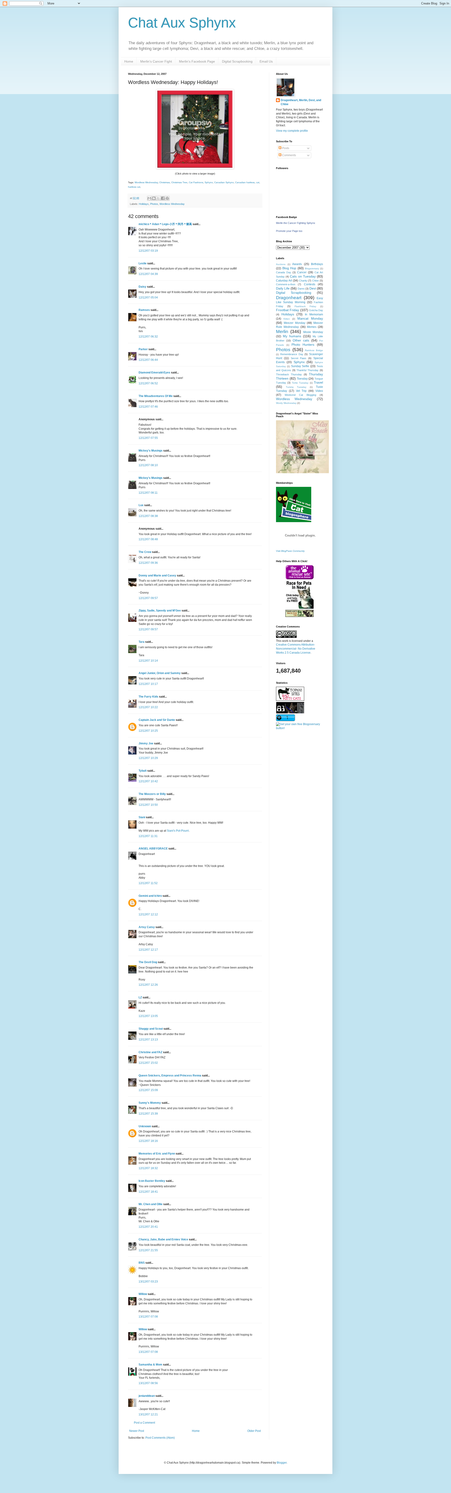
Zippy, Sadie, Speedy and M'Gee (160, 610)
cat (257, 182)
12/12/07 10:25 (148, 730)
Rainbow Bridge (314, 350)
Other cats (301, 340)
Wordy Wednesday (286, 403)
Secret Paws (299, 358)
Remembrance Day (291, 354)
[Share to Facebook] (162, 198)
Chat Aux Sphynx (182, 23)
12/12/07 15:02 (148, 1062)
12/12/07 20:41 (148, 1226)
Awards (297, 264)
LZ (140, 997)
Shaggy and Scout (151, 1028)
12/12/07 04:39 (148, 274)
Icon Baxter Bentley (152, 1181)
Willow (143, 1294)
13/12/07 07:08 (148, 1316)
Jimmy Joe (146, 743)
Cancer (302, 272)
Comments (288, 155)
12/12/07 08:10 (148, 465)
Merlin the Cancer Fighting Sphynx (295, 223)
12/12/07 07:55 (148, 438)
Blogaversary (312, 268)
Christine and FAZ (150, 1052)
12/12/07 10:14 (148, 660)
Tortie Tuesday (300, 382)
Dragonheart (288, 297)
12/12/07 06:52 (148, 383)
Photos (154, 204)
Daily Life (283, 288)
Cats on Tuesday (302, 276)
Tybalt (143, 770)
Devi (312, 288)
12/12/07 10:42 (148, 781)
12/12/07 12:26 (148, 984)
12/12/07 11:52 (148, 883)
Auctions (280, 264)
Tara (141, 641)
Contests (309, 284)
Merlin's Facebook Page (197, 61)
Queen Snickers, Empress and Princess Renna (170, 1075)
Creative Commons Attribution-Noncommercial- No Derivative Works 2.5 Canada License (295, 648)
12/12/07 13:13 (148, 1039)
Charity (303, 280)
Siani (142, 817)
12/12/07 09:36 (148, 562)
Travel (318, 382)
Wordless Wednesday (146, 182)
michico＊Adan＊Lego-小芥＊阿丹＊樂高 (165, 224)
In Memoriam (314, 314)
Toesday (302, 378)
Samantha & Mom (150, 1364)
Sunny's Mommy (150, 1102)
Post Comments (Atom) (160, 1437)
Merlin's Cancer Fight (156, 61)
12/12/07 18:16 (148, 1141)
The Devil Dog (148, 962)
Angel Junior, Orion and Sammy (160, 673)
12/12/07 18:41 (148, 1191)
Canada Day (283, 272)
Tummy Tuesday (296, 387)
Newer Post (136, 1431)
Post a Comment (144, 1422)
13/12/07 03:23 (148, 1281)
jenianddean (147, 1396)
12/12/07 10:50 (148, 804)
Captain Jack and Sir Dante (157, 720)
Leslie (143, 263)
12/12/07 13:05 (148, 1016)
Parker (143, 349)
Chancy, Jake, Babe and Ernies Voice (163, 1239)
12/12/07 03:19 (148, 250)
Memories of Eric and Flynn (157, 1153)
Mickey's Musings (151, 450)
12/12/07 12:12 (148, 914)
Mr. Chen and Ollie (151, 1204)
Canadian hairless (245, 182)
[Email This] (149, 198)
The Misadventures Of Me (156, 396)
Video (319, 391)
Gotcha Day (316, 310)
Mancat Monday (310, 318)
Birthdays (317, 264)
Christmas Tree (179, 182)
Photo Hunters (303, 344)
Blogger (282, 1462)
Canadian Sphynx (224, 182)
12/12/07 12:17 (148, 949)
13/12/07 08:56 (148, 1383)
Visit (290, 551)
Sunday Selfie (300, 366)
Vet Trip (301, 391)
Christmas (164, 182)
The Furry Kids (148, 696)
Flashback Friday (305, 306)
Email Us (266, 61)
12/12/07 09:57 (148, 598)
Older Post (254, 1431)
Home (128, 61)
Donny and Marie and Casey (157, 575)
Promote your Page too (289, 231)
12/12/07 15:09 (148, 1090)
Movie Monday (313, 332)
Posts (285, 148)
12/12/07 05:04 (148, 297)
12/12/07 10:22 (148, 707)
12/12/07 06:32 (148, 336)
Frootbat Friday (287, 310)
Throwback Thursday (289, 374)
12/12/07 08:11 (148, 492)
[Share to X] (158, 198)
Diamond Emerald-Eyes (154, 372)
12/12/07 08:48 (148, 539)
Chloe (315, 280)
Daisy (142, 286)
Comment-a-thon (285, 284)
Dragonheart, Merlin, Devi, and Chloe (301, 102)
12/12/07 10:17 (148, 684)
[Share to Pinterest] (167, 198)
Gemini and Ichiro (150, 895)
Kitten (287, 319)
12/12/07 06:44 (148, 359)
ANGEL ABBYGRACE (153, 848)
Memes (311, 327)
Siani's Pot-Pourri (178, 830)
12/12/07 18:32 (148, 1168)
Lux (141, 505)
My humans (292, 336)
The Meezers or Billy (152, 794)
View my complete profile (292, 130)
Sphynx (209, 182)
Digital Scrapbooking (237, 61)
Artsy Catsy (147, 927)
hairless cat (134, 187)
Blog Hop (289, 268)
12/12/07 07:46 (148, 406)
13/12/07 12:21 (148, 1414)
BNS (142, 1262)
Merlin (282, 331)
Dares (301, 288)
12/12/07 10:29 (148, 758)
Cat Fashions (196, 182)
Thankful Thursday (307, 370)
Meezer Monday (294, 323)
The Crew (145, 552)
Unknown (145, 1126)
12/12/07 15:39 (148, 1113)
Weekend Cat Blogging (300, 394)
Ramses (144, 310)
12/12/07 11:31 (148, 836)
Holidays (144, 204)
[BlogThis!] (154, 198)
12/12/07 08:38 (148, 516)
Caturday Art (284, 280)
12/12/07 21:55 (148, 1250)
